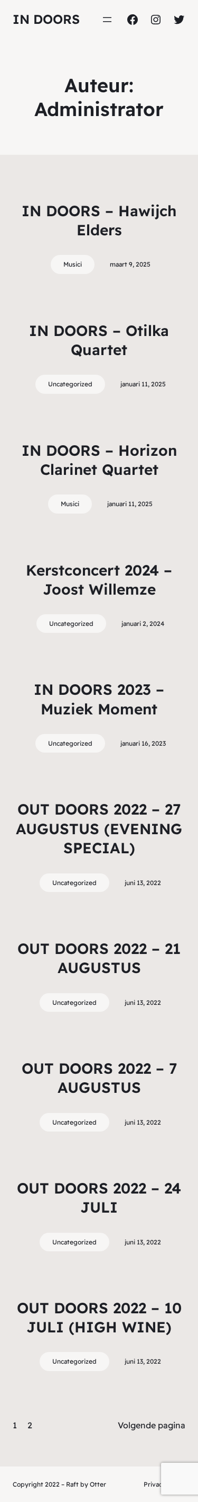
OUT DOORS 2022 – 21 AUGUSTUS (99, 958)
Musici (72, 264)
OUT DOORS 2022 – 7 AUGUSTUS (99, 1078)
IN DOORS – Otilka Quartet (99, 340)
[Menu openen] (107, 19)
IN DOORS (46, 19)
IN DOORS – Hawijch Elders (99, 220)
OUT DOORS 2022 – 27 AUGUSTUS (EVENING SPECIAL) (99, 828)
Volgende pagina (151, 1425)
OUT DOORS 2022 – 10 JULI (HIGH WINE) (99, 1317)
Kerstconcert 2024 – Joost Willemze (99, 579)
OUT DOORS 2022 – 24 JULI (99, 1197)
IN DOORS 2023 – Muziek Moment (99, 699)
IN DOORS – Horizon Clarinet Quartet (99, 460)
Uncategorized (70, 384)
